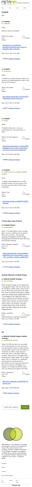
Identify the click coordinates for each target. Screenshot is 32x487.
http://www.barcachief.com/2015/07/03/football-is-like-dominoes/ (16, 97)
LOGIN (23, 7)
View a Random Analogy (7, 475)
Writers (3, 467)
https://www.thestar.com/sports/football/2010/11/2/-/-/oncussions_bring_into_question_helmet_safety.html (15, 255)
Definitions (4, 463)
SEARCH (25, 407)
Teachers (4, 471)
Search (16, 7)
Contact (9, 480)
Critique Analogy (14, 59)
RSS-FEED (16, 481)
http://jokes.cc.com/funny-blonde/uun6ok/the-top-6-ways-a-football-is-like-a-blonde (15, 47)
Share (9, 7)
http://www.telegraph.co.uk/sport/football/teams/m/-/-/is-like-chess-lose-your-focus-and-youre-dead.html (16, 148)
